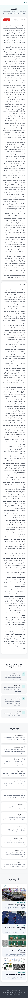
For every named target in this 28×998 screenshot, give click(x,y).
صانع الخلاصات (22, 992)
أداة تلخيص (19, 994)
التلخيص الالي (7, 992)
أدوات (7, 20)
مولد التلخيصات (12, 994)
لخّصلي (24, 2)
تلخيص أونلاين (14, 992)
